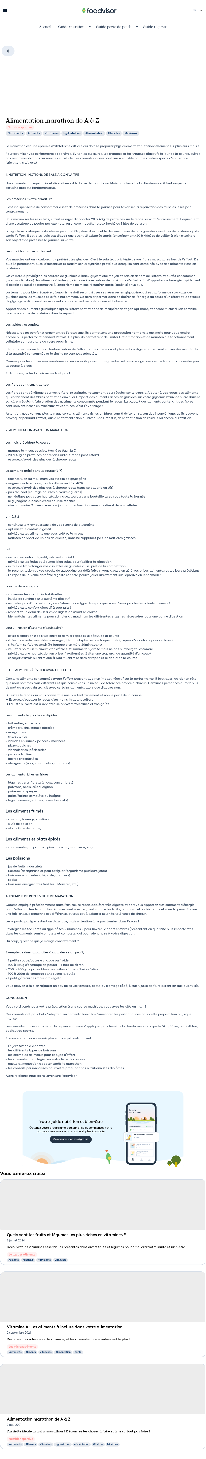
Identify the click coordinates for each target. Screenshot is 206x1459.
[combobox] (197, 10)
